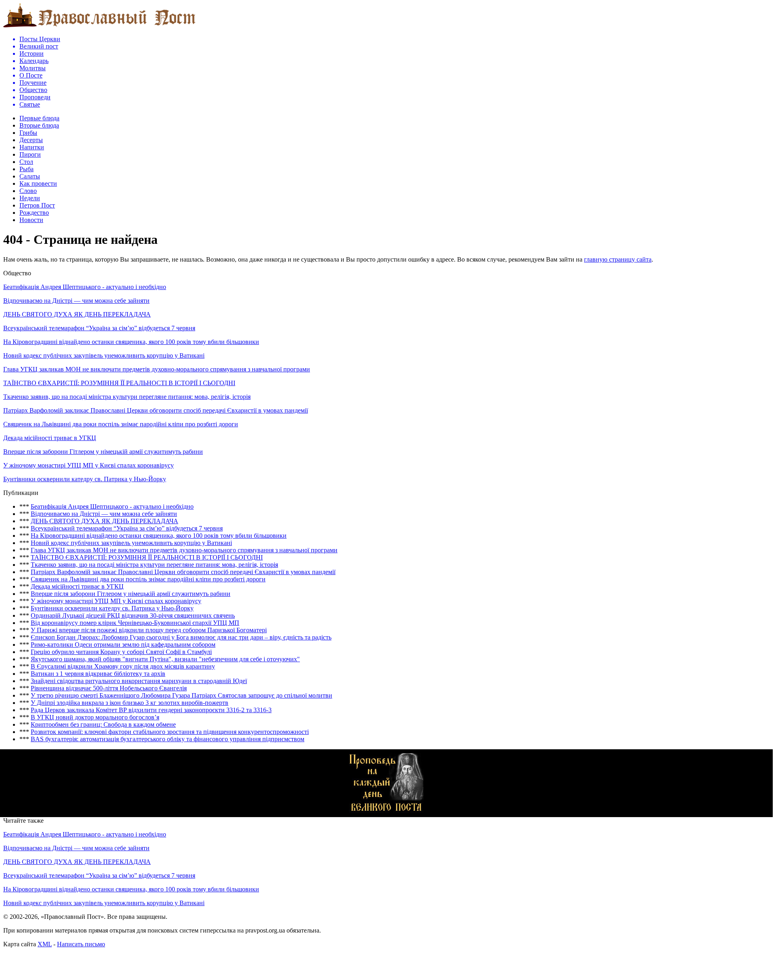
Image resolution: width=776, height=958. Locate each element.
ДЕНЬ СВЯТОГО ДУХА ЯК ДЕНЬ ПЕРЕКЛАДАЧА (77, 314)
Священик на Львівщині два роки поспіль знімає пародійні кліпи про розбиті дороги (120, 424)
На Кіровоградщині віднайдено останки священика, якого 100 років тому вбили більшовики (131, 341)
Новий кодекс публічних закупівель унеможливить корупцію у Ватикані (104, 355)
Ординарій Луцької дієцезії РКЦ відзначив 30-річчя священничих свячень (133, 615)
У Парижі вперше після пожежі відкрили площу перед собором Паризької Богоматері (149, 630)
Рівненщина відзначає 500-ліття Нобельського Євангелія (109, 688)
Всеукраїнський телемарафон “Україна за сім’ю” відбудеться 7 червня (99, 328)
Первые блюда (39, 118)
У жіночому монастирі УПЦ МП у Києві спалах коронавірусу (88, 465)
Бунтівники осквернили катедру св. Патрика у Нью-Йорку (84, 479)
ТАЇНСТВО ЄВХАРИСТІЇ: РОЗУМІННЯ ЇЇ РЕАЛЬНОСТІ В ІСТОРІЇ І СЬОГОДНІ (119, 382)
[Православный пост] (99, 26)
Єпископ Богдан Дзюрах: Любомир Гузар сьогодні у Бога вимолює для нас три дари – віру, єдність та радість (181, 637)
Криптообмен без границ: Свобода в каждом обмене (103, 724)
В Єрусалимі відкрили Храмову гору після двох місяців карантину (123, 666)
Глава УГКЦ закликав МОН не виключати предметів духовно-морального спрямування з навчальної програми (156, 369)
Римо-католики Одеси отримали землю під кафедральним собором (123, 644)
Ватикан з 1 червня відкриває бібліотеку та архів (98, 673)
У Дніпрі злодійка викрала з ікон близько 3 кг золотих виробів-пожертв (129, 702)
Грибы (28, 132)
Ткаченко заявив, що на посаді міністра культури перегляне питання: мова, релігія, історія (127, 396)
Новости (31, 219)
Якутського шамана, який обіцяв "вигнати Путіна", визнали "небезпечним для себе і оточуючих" (165, 659)
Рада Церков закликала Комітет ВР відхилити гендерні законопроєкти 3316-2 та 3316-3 (151, 709)
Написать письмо (81, 944)
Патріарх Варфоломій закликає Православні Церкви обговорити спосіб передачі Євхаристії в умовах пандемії (155, 410)
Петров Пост (37, 205)
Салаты (29, 176)
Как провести (38, 183)
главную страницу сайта (618, 259)
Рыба (26, 169)
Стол (26, 161)
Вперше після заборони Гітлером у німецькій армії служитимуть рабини (103, 451)
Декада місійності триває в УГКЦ (49, 437)
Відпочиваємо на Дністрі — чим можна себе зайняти (76, 300)
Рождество (34, 212)
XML (45, 944)
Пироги (30, 154)
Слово (28, 190)
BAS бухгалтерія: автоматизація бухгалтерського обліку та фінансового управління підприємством (167, 739)
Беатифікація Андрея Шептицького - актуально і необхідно (84, 286)
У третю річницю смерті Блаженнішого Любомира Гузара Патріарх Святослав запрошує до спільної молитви (181, 695)
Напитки (31, 147)
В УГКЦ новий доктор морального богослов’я (95, 717)
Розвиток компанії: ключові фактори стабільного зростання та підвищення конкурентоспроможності (170, 731)
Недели (29, 198)
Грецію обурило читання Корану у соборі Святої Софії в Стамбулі (121, 651)
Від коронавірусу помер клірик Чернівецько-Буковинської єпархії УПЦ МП (135, 622)
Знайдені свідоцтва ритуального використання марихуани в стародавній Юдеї (139, 680)
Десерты (31, 139)
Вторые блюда (39, 125)
